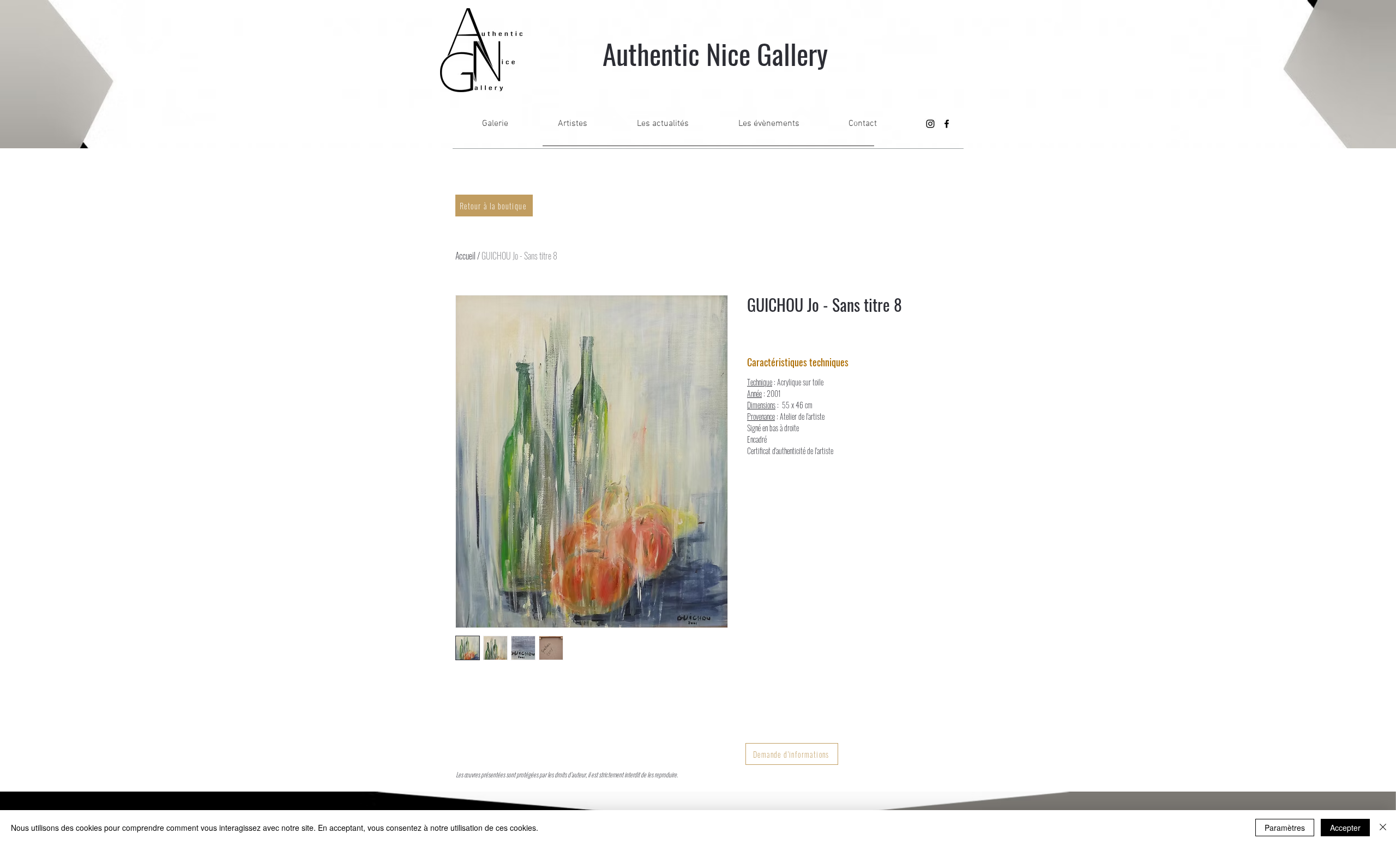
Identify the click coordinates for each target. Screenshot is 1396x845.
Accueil (465, 255)
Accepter (1345, 827)
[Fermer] (1382, 827)
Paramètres (1285, 827)
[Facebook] (946, 123)
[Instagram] (930, 123)
